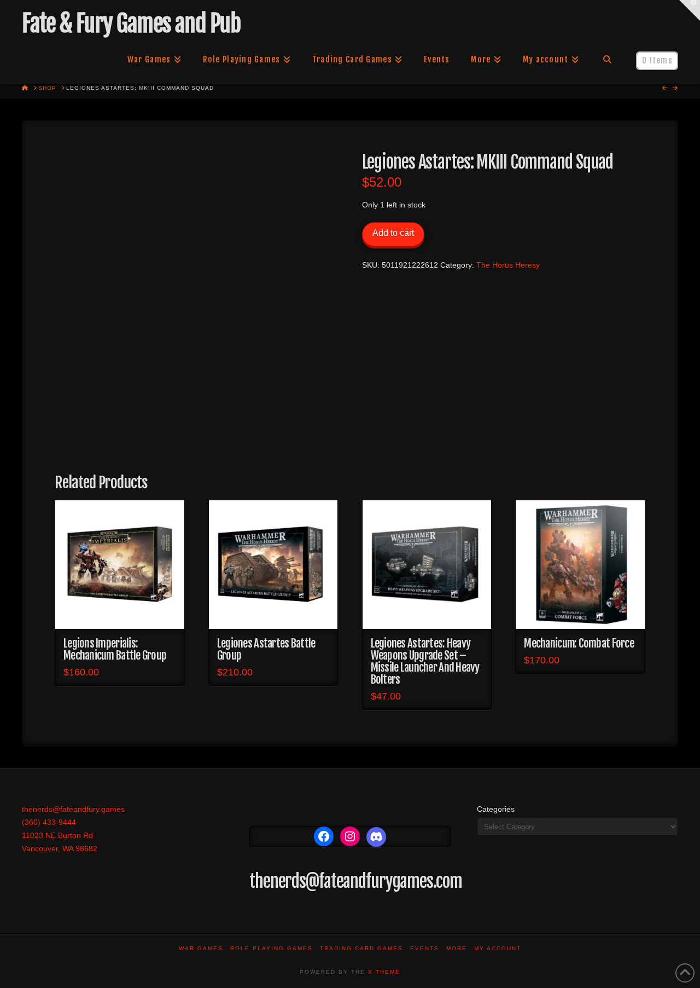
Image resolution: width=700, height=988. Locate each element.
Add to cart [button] (119, 611)
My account (497, 948)
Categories (496, 809)
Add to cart (393, 233)
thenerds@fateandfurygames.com (355, 881)
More (456, 948)
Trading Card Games (361, 948)
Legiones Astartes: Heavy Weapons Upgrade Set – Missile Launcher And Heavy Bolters (425, 661)
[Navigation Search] (607, 59)
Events (424, 948)
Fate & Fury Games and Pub (131, 23)
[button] (689, 10)
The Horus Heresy (508, 265)
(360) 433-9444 (49, 822)
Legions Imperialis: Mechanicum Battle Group (114, 649)
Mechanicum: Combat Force (579, 643)
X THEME (384, 972)
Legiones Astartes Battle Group (266, 649)
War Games (201, 948)
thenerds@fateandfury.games (73, 809)
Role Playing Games (271, 948)
